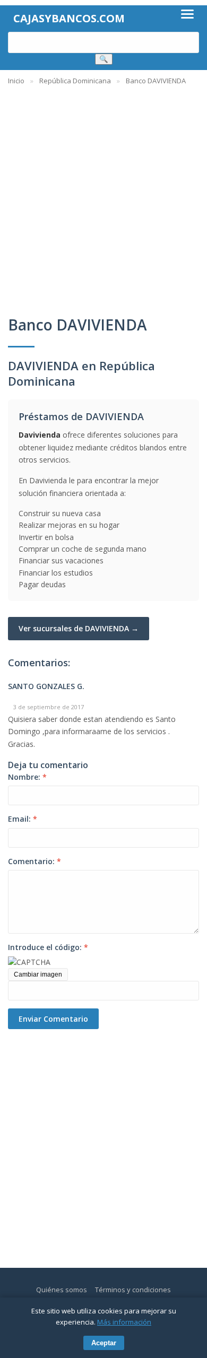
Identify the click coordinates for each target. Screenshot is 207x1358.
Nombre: (27, 777)
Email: (22, 819)
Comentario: (34, 861)
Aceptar (103, 1343)
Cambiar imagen (38, 974)
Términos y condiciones (133, 1289)
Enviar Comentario (53, 1019)
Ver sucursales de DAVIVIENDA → (79, 628)
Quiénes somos (61, 1289)
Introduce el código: (48, 947)
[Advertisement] (103, 195)
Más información (124, 1322)
